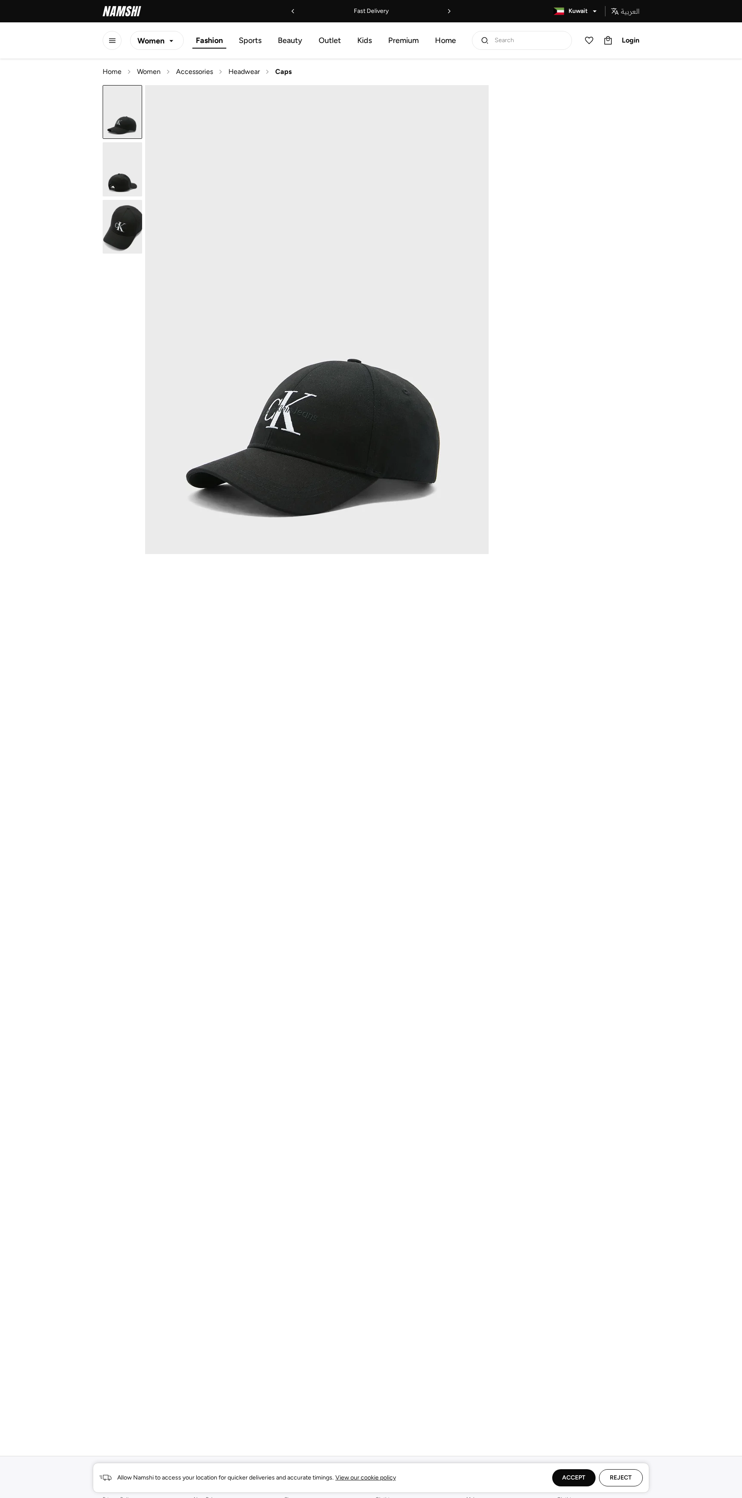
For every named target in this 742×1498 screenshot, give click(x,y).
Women (149, 71)
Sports (250, 40)
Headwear (244, 71)
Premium (403, 40)
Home (445, 40)
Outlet (330, 40)
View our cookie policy (365, 1477)
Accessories (194, 71)
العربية (630, 11)
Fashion (209, 40)
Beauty (290, 40)
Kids (364, 40)
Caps (283, 71)
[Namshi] (122, 11)
